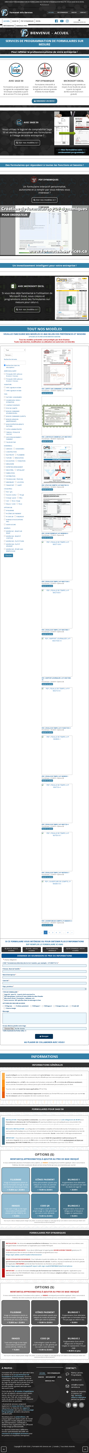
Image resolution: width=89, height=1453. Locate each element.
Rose (20, 504)
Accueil (6, 21)
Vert (7, 501)
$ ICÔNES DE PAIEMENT (13, 513)
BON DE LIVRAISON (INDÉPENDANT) (12, 420)
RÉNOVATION (19, 458)
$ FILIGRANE (10, 510)
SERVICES (9, 449)
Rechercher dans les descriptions (13, 366)
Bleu (20, 498)
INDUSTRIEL (10, 470)
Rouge (22, 495)
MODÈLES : (7, 528)
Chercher (8, 555)
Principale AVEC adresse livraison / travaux (14, 375)
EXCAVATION (10, 461)
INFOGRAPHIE (50, 1377)
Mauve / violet (11, 504)
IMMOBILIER (10, 482)
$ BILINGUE (20, 517)
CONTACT (83, 12)
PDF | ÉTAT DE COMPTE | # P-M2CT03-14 (55, 485)
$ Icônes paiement (22, 1006)
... (63, 932)
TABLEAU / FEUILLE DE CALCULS (13, 433)
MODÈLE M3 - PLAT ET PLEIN (15, 541)
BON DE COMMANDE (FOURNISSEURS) (12, 412)
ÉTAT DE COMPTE (11, 408)
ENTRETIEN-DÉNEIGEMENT (14, 467)
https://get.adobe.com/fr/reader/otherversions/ (24, 1255)
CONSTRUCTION (11, 452)
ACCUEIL (51, 12)
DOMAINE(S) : (8, 446)
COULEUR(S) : (8, 489)
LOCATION (20, 482)
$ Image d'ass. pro (62, 1006)
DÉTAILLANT (21, 470)
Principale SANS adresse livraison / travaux (14, 380)
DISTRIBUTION (10, 476)
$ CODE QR (9, 517)
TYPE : (6, 394)
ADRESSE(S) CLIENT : (10, 371)
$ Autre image (11, 1008)
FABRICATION (10, 473)
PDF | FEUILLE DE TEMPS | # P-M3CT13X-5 (55, 581)
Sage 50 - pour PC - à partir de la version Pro (19, 994)
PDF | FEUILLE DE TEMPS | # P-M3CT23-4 (55, 824)
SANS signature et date (13, 391)
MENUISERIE (10, 464)
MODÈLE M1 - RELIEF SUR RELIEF (14, 532)
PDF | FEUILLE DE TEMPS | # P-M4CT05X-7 (55, 630)
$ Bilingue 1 (36, 1006)
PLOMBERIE (21, 455)
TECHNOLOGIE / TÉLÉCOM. (14, 479)
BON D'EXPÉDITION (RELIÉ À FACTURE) (15, 425)
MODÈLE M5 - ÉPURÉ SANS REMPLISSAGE (14, 550)
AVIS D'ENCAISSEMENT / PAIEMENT (14, 438)
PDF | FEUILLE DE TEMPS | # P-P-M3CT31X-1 (56, 728)
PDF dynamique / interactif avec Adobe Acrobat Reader (23, 996)
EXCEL (38, 21)
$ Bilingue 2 (48, 1006)
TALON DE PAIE (11, 442)
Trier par (7, 355)
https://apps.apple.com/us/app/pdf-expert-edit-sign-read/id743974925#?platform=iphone (39, 1266)
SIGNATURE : (8, 384)
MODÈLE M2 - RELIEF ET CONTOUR (13, 537)
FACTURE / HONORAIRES (14, 397)
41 (68, 932)
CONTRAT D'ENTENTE (13, 405)
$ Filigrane (8, 1006)
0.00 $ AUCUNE (11, 525)
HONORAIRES (20, 449)
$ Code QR (75, 1006)
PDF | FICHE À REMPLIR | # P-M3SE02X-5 (55, 533)
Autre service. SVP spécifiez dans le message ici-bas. (22, 1000)
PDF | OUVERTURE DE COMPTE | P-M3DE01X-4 (57, 921)
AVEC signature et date (13, 387)
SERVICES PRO (50, 1381)
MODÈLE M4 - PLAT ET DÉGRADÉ (13, 545)
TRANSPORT (10, 485)
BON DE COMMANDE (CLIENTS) (16, 416)
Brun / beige (16, 501)
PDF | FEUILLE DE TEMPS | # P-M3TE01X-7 (55, 873)
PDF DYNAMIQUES (53, 1373)
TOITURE (9, 458)
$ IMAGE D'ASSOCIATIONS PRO (14, 521)
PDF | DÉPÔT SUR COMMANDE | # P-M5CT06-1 (57, 389)
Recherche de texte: (10, 359)
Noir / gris (9, 492)
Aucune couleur (11, 495)
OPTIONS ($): (8, 507)
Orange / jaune (11, 498)
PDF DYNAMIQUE (62, 12)
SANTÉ (19, 485)
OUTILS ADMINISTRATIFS (14, 429)
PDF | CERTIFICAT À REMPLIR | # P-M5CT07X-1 (57, 437)
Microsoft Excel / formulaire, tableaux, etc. (19, 998)
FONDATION (21, 461)
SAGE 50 (73, 12)
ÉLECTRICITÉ (10, 455)
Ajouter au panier (47, 393)
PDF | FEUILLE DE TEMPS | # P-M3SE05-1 (55, 776)
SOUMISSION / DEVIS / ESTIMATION (13, 401)
